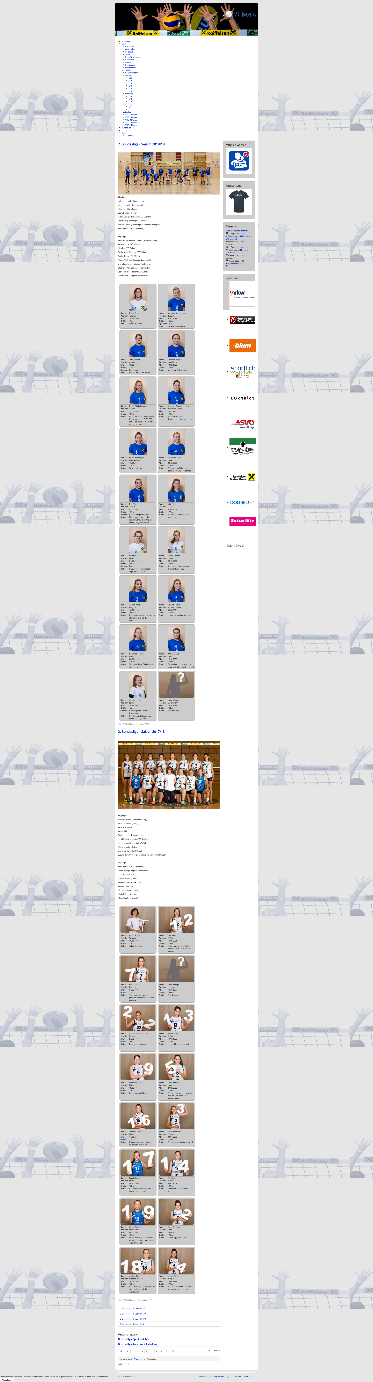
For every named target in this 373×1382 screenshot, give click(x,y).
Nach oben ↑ (123, 1364)
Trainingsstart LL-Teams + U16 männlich (238, 214)
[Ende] (173, 1351)
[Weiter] (167, 1351)
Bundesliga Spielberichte (133, 1339)
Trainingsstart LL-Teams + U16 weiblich (238, 227)
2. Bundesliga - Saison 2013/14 (133, 1324)
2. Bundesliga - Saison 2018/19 (141, 144)
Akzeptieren (7, 1380)
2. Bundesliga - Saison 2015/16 (133, 1313)
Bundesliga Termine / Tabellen (137, 1344)
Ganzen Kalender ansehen (237, 207)
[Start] (121, 1351)
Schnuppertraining (235, 240)
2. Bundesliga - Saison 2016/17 (133, 1308)
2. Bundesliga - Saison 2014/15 (133, 1318)
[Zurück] (127, 1351)
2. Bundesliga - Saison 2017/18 (141, 731)
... (152, 1351)
